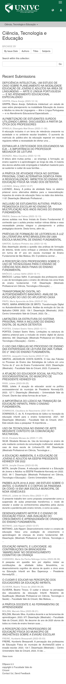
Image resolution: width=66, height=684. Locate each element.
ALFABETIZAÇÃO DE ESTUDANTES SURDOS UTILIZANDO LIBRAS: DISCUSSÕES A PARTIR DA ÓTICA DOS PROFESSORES (32, 121)
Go (60, 63)
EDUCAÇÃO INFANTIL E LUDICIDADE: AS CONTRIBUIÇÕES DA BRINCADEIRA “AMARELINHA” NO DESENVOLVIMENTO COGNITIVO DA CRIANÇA (27, 550)
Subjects (46, 51)
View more (7, 656)
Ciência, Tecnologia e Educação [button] (20, 24)
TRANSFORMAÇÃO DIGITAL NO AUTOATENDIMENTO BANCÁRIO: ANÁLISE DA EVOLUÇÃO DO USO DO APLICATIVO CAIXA (29, 294)
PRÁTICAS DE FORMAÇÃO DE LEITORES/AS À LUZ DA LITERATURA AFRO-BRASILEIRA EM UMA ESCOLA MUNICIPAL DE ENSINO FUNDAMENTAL (33, 236)
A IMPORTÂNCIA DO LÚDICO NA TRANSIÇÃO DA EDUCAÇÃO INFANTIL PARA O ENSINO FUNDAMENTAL (31, 403)
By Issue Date (11, 51)
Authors (25, 51)
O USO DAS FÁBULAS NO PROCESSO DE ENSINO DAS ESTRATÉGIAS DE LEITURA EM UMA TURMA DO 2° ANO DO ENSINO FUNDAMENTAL (32, 349)
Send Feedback (22, 673)
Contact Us (7, 673)
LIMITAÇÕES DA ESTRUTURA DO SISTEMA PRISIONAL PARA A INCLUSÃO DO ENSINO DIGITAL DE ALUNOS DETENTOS (28, 321)
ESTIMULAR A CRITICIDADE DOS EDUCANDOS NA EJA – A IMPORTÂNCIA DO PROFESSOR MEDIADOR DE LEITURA (33, 148)
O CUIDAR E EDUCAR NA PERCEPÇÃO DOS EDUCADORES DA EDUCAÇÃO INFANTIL (29, 581)
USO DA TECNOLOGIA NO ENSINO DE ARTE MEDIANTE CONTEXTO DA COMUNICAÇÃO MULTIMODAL (29, 431)
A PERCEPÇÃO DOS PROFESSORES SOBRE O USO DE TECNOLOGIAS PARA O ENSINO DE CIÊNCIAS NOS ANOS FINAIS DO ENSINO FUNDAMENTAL (30, 265)
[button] (53, 10)
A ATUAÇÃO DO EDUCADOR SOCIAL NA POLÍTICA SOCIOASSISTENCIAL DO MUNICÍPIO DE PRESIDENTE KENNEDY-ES (32, 376)
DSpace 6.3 (8, 664)
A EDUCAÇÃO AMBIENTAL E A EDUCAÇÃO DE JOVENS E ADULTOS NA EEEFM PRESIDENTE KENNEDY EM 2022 (30, 458)
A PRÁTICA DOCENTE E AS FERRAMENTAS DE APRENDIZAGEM (30, 605)
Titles (35, 51)
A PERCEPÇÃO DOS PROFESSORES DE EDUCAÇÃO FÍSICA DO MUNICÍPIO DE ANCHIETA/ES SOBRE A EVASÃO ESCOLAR (28, 631)
